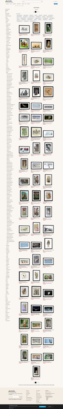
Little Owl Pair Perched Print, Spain (35, 34)
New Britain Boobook (9, 166)
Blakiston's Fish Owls (9, 93)
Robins (7, 257)
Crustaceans (7, 276)
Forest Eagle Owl (9, 132)
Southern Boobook (9, 206)
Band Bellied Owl (9, 85)
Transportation (8, 320)
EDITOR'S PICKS (7, 9)
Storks (7, 265)
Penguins (7, 249)
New (25, 3)
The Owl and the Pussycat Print (23, 34)
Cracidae (7, 41)
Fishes (7, 281)
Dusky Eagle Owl (9, 119)
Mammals (7, 284)
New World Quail (8, 69)
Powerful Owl (8, 186)
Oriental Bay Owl (9, 171)
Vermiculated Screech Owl (10, 233)
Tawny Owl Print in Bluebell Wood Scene (24, 313)
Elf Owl (8, 124)
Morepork (8, 159)
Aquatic (7, 21)
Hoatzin (7, 61)
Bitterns (7, 26)
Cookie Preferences (39, 402)
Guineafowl (7, 56)
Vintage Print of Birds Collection (23, 138)
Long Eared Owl (9, 151)
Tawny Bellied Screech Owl (10, 222)
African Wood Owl (9, 77)
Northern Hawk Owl (9, 167)
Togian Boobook (9, 229)
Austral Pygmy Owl (9, 84)
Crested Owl (8, 116)
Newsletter (37, 401)
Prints (6, 311)
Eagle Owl (8, 120)
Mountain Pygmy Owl (9, 163)
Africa (6, 17)
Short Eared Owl (9, 202)
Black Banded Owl (9, 92)
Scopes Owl (8, 197)
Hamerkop (7, 57)
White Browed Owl (9, 238)
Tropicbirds (7, 272)
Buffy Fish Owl (9, 100)
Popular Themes (8, 308)
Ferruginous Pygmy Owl (38, 18)
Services (7, 315)
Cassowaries (8, 33)
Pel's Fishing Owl (9, 179)
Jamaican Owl (9, 147)
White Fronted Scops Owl (10, 240)
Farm (6, 280)
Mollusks (7, 285)
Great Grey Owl (24, 19)
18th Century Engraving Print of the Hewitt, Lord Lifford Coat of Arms (36, 138)
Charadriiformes (8, 34)
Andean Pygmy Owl (9, 80)
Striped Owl (8, 217)
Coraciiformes (8, 38)
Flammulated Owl (9, 131)
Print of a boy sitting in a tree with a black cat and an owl (36, 266)
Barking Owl (8, 88)
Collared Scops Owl (9, 112)
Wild (6, 289)
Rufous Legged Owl (9, 191)
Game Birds (8, 52)
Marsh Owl (8, 158)
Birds (6, 22)
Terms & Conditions (39, 397)
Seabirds (7, 260)
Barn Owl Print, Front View (22, 281)
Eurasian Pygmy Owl (9, 127)
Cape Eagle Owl (9, 103)
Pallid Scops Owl (9, 175)
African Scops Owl (9, 76)
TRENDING (6, 10)
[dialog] (31, 406)
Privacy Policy (38, 393)
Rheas (7, 256)
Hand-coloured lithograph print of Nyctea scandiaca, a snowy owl (47, 186)
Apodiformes (8, 25)
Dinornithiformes (8, 45)
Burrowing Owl (25, 16)
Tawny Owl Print (21, 297)
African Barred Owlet (9, 73)
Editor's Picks (19, 3)
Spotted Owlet (9, 214)
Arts (6, 295)
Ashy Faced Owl (9, 81)
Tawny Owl (8, 226)
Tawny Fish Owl (9, 225)
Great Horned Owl (9, 139)
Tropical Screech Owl (9, 230)
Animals (7, 18)
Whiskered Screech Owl (10, 237)
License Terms (38, 398)
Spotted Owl (8, 213)
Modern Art (7, 303)
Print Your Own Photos (29, 398)
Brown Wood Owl (9, 99)
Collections (14, 3)
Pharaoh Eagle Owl (9, 183)
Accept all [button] (42, 406)
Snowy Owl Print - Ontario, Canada (35, 122)
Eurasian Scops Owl (9, 128)
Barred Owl (8, 91)
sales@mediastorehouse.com (50, 393)
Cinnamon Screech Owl (10, 108)
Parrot (7, 244)
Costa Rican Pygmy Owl (10, 115)
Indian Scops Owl (9, 146)
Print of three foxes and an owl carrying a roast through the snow (24, 266)
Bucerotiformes (8, 29)
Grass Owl (8, 136)
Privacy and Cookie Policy (13, 407)
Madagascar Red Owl (10, 154)
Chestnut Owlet (9, 107)
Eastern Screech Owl (9, 123)
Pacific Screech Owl (9, 174)
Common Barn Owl (31, 16)
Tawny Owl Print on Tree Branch (35, 281)
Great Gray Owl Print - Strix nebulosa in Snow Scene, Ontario (48, 346)
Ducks (7, 46)
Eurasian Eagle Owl (23, 18)
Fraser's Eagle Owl (9, 135)
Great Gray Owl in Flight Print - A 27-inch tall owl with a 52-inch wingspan (36, 346)
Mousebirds (8, 68)
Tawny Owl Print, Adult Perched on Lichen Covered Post (23, 170)
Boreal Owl (8, 95)
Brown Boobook (9, 96)
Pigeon (7, 253)
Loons (7, 65)
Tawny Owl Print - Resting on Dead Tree (24, 361)
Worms (7, 291)
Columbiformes (8, 37)
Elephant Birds (8, 48)
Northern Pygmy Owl (9, 170)
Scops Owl (8, 198)
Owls (7, 72)
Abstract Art (7, 14)
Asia (6, 296)
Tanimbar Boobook (9, 221)
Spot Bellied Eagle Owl (10, 210)
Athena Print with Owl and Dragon (35, 297)
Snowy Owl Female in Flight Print (35, 110)
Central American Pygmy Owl (11, 104)
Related (8, 242)
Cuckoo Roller (8, 42)
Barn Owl (8, 89)
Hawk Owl (8, 143)
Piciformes (7, 252)
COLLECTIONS (7, 13)
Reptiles (7, 287)
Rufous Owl (8, 193)
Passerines (7, 245)
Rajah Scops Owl (9, 187)
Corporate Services (29, 397)
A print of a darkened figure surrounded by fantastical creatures (24, 82)
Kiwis (7, 64)
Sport (6, 319)
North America (8, 304)
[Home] (10, 2)
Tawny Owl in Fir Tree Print (46, 361)
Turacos (7, 273)
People (7, 307)
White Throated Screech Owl (11, 241)
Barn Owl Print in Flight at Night (35, 313)
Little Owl (8, 150)
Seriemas (7, 261)
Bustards (7, 30)
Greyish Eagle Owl (9, 142)
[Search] (41, 1)
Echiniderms (7, 277)
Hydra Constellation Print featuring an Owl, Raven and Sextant (24, 234)
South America (8, 316)
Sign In (56, 3)
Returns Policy (38, 394)
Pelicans (7, 248)
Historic (7, 299)
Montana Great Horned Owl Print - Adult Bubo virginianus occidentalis (48, 330)
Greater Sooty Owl (9, 140)
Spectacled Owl (9, 209)
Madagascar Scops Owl (10, 155)
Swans (7, 268)
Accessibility (38, 390)
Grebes (7, 53)
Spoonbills (7, 264)
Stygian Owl (8, 218)
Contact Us (46, 390)
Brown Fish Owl (9, 97)
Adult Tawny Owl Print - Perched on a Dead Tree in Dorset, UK (48, 50)
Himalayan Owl (9, 144)
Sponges (7, 288)
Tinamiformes (8, 269)
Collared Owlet (9, 111)
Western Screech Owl (10, 236)
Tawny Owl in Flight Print (22, 110)
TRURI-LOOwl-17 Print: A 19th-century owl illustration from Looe (48, 234)
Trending (23, 3)
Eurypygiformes (8, 49)
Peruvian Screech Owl (10, 182)
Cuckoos (7, 44)
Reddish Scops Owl (9, 189)
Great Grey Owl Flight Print (46, 110)
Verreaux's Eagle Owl (9, 234)
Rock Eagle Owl (9, 190)
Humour (7, 300)
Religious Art (7, 312)
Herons (7, 60)
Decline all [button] (49, 406)
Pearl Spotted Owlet (9, 178)
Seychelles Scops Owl (10, 201)
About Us (27, 390)
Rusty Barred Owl (9, 194)
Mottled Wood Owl (9, 162)
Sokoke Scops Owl (9, 205)
